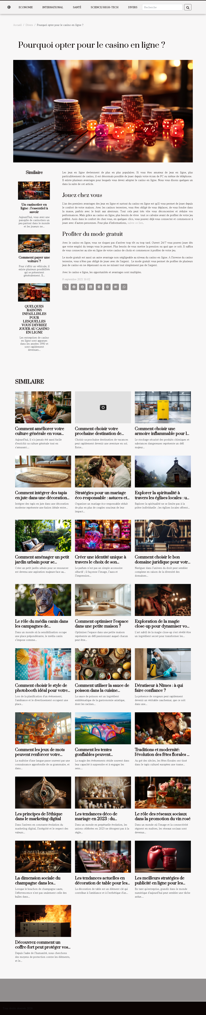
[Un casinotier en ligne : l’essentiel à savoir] (34, 191)
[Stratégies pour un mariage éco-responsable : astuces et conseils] (103, 471)
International (52, 7)
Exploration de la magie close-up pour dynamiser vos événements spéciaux (162, 626)
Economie (26, 7)
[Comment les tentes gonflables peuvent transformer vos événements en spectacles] (103, 728)
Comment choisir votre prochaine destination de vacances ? (98, 433)
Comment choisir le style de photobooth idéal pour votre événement (41, 690)
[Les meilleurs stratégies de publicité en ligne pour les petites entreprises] (163, 856)
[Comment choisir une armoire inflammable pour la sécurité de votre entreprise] (163, 407)
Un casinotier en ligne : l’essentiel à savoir (34, 208)
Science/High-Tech (104, 7)
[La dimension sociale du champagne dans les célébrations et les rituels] (43, 856)
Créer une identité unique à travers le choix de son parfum (100, 562)
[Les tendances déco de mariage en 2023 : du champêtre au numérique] (103, 792)
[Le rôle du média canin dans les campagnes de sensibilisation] (43, 599)
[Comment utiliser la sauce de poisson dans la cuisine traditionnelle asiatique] (103, 664)
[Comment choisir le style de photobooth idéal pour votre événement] (43, 664)
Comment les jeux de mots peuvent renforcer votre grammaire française (40, 754)
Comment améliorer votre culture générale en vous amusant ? (39, 433)
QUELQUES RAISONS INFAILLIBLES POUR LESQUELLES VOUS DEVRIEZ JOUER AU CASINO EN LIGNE (34, 319)
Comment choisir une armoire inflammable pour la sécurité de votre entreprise (162, 433)
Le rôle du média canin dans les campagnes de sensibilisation (41, 626)
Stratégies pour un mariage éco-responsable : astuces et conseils (101, 497)
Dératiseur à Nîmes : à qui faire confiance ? (159, 688)
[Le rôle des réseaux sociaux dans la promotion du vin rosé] (163, 792)
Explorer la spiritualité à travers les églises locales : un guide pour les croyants (162, 497)
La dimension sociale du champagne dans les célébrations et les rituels (38, 883)
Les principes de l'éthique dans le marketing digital (38, 816)
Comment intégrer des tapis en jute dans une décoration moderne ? (41, 497)
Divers (132, 7)
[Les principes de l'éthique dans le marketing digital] (43, 792)
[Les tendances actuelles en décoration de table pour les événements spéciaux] (103, 856)
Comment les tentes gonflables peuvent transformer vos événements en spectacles (102, 757)
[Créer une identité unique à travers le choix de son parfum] (103, 535)
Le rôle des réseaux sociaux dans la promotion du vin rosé (163, 816)
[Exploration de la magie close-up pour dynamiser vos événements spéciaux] (163, 599)
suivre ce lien (135, 223)
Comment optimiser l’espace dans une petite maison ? (101, 624)
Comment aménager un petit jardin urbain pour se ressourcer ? (42, 562)
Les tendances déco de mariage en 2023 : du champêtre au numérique (99, 819)
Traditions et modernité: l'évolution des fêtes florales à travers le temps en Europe (162, 754)
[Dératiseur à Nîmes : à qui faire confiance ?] (163, 664)
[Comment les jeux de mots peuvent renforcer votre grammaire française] (43, 728)
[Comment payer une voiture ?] (34, 243)
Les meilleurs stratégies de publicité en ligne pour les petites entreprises (159, 883)
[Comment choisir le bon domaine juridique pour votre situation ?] (163, 535)
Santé (77, 7)
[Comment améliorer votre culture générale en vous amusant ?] (43, 407)
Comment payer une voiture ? (34, 259)
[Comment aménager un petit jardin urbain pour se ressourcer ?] (43, 535)
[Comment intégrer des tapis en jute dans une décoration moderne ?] (43, 471)
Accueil (17, 25)
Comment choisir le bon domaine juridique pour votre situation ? (162, 562)
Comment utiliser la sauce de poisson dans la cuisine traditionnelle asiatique (102, 690)
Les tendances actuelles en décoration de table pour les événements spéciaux (101, 883)
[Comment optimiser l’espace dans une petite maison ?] (103, 599)
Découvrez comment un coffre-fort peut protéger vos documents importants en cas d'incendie (42, 950)
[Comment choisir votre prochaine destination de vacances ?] (103, 407)
